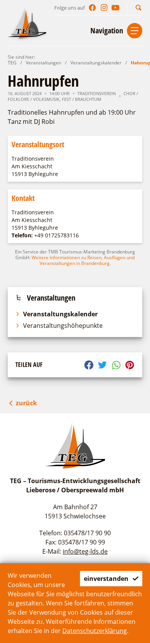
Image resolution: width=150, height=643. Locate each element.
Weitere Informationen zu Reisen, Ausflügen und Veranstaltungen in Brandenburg (83, 260)
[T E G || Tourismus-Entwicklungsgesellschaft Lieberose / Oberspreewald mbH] (27, 23)
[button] (138, 7)
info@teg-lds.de (85, 551)
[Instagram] (104, 8)
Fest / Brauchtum (81, 99)
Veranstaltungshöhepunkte (63, 325)
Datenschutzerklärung (94, 631)
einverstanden (106, 578)
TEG (12, 62)
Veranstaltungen (43, 62)
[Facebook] (92, 8)
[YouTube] (115, 8)
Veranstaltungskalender (96, 62)
